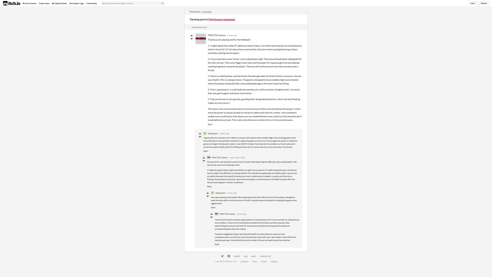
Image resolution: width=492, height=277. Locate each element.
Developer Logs (76, 3)
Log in (472, 3)
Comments (207, 11)
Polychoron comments (221, 19)
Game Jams (44, 3)
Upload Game (61, 3)
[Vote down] (192, 39)
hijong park (213, 133)
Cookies (274, 261)
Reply (210, 124)
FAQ (246, 256)
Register (484, 3)
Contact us (265, 256)
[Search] (162, 3)
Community (91, 3)
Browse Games (30, 3)
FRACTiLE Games (217, 35)
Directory (244, 261)
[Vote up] (192, 35)
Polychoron (195, 11)
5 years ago (232, 35)
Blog (253, 256)
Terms (254, 261)
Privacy (264, 261)
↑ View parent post (198, 27)
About (237, 256)
